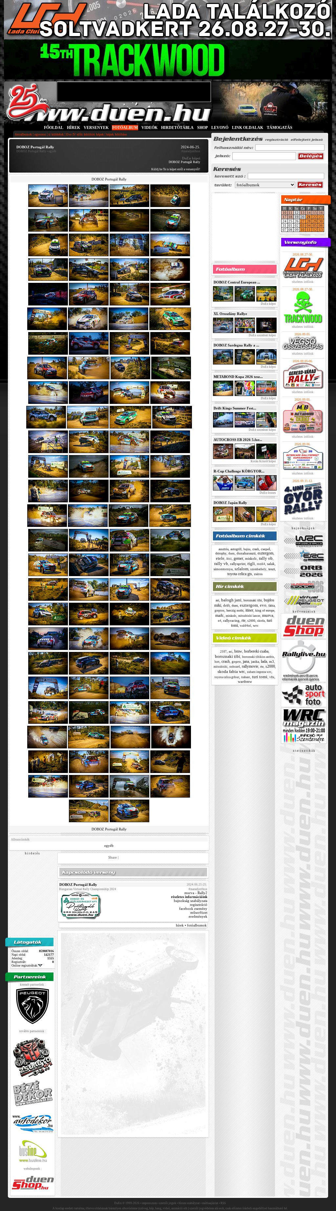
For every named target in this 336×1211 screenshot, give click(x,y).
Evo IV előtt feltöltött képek (85, 134)
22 (315, 217)
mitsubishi (220, 666)
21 (309, 217)
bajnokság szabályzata (190, 901)
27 (302, 221)
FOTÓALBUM (125, 127)
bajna (246, 549)
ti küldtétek (56, 134)
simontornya (223, 569)
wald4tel (245, 625)
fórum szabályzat (189, 1203)
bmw (238, 651)
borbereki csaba (256, 651)
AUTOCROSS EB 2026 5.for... (238, 440)
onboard (234, 666)
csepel (265, 549)
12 (315, 230)
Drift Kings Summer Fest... (235, 408)
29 (315, 221)
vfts (271, 677)
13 (302, 213)
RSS (223, 1203)
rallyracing (231, 620)
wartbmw (245, 681)
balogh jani (231, 599)
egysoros (40, 134)
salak (271, 564)
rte (243, 620)
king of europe (264, 610)
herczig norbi (234, 610)
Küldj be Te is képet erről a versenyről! (175, 169)
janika (255, 661)
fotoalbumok (23, 134)
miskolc (251, 558)
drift (226, 605)
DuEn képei (268, 303)
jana (246, 661)
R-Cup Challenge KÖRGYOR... (239, 471)
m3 (271, 661)
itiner (249, 610)
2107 (223, 651)
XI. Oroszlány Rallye (230, 314)
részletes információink (189, 897)
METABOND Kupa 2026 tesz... (238, 377)
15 (315, 213)
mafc (219, 615)
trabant (245, 677)
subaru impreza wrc (259, 672)
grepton (219, 610)
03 (302, 225)
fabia (271, 605)
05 (315, 225)
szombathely (258, 569)
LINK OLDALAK (247, 127)
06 (321, 225)
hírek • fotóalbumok (191, 925)
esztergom (265, 553)
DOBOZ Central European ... (237, 282)
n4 (219, 620)
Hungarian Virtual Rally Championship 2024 (87, 889)
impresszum (149, 1203)
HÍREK (73, 127)
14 (309, 213)
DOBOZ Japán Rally (230, 503)
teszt (271, 569)
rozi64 (261, 564)
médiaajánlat (210, 1203)
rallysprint (237, 564)
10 (284, 213)
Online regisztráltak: (24, 965)
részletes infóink (302, 281)
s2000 (251, 620)
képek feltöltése (116, 134)
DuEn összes (267, 492)
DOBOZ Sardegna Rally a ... (236, 345)
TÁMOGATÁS (279, 127)
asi (217, 600)
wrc (256, 625)
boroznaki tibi (252, 600)
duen (231, 553)
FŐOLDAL (53, 127)
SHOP (202, 127)
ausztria (223, 549)
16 (321, 213)
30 (321, 221)
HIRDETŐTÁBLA (177, 127)
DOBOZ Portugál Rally (31, 151)
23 (321, 217)
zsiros (258, 574)
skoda (261, 620)
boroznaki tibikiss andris (258, 656)
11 (290, 213)
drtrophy (220, 553)
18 (290, 217)
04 (309, 225)
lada (264, 661)
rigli (251, 563)
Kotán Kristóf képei (263, 461)
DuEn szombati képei (262, 335)
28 (309, 221)
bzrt (217, 661)
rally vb (221, 563)
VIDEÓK (149, 127)
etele (220, 558)
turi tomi (259, 676)
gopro (236, 661)
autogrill (236, 549)
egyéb (109, 845)
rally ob (266, 558)
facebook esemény (193, 908)
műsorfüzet (198, 912)
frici (229, 558)
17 (284, 217)
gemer (238, 558)
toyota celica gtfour (227, 677)
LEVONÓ (220, 127)
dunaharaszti (246, 553)
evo (263, 605)
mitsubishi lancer (249, 615)
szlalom (241, 568)
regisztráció (198, 905)
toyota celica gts (239, 574)
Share (112, 857)
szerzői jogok (167, 1203)
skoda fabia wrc (231, 671)
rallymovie (250, 666)
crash (255, 549)
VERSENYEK (96, 127)
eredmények (198, 916)
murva (267, 615)
